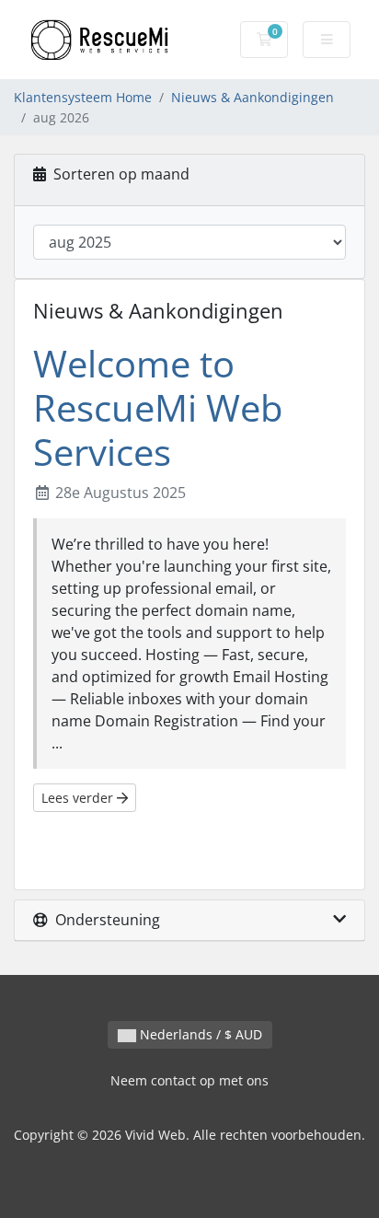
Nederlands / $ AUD (199, 1034)
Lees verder (79, 797)
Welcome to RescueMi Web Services (157, 407)
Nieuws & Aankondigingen (252, 97)
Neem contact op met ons (189, 1080)
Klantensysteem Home (83, 97)
